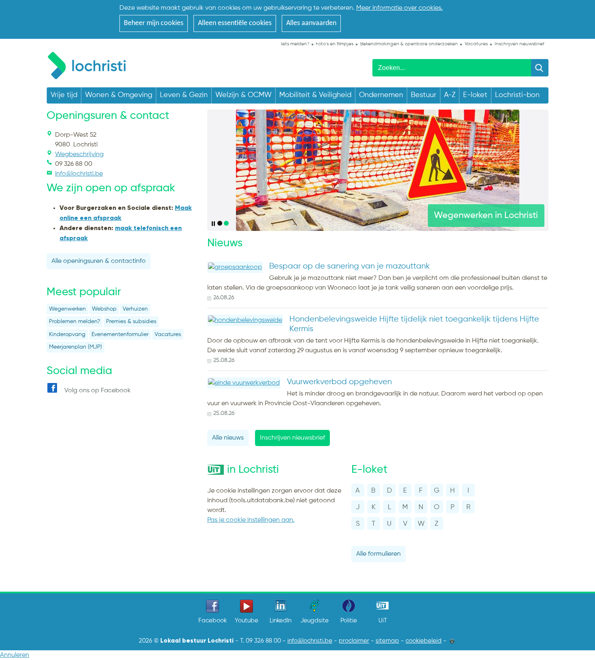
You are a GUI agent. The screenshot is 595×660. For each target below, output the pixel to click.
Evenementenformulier (120, 334)
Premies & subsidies (131, 321)
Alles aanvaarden (311, 23)
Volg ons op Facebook (97, 390)
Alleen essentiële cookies (235, 23)
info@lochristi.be (309, 641)
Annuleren (14, 655)
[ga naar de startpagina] (91, 64)
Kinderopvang (67, 334)
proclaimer (354, 641)
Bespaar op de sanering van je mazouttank (349, 266)
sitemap (387, 641)
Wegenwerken (67, 309)
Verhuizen (135, 309)
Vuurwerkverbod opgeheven (339, 382)
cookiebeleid (424, 641)
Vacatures (168, 334)
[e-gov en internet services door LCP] (452, 641)
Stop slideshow (214, 223)
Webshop (104, 309)
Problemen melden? (74, 321)
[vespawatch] (377, 170)
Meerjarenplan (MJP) (75, 347)
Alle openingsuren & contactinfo (98, 261)
